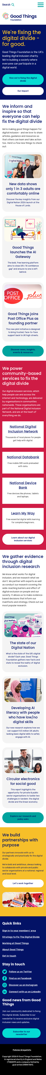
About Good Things (13, 949)
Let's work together (23, 883)
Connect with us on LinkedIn (25, 991)
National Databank (23, 457)
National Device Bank (23, 485)
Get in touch (9, 955)
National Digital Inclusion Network (23, 429)
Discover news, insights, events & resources (23, 351)
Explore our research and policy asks (23, 817)
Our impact (23, 91)
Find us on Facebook (20, 978)
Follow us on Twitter (20, 971)
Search (6, 4)
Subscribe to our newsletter (21, 1033)
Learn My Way (23, 513)
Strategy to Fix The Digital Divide (21, 937)
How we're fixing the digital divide (23, 79)
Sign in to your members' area (19, 930)
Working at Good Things (15, 943)
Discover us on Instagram (23, 985)
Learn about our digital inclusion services (23, 539)
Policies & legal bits (22, 1050)
